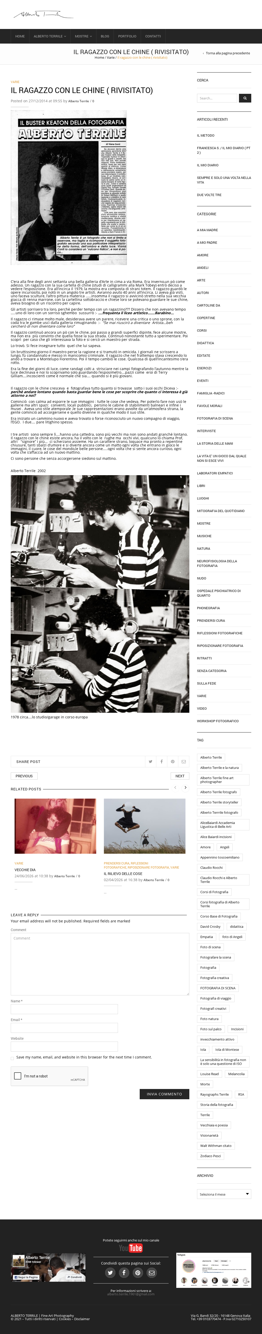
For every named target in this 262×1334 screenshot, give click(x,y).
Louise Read (209, 1074)
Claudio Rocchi (211, 867)
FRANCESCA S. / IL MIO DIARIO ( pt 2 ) (223, 150)
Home (20, 36)
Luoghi (203, 498)
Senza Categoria (211, 670)
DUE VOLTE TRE (209, 194)
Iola (203, 1049)
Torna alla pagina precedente (228, 53)
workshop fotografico (218, 721)
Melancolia (236, 1074)
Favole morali (209, 405)
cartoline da (208, 305)
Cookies (65, 1319)
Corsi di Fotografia (214, 892)
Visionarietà (209, 1135)
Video (202, 708)
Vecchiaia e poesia (214, 1125)
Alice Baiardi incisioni (216, 836)
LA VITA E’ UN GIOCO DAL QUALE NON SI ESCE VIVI (221, 458)
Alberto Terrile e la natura (219, 767)
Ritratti (204, 658)
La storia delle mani (215, 443)
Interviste (206, 431)
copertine (206, 317)
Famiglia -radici (211, 393)
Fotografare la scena (215, 957)
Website (17, 1038)
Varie (111, 57)
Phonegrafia (208, 608)
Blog (105, 36)
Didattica (205, 343)
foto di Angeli (232, 936)
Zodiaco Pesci (210, 1156)
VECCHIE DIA (25, 869)
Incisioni (237, 1029)
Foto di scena (210, 947)
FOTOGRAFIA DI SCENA (217, 988)
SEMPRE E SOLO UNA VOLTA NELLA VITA (224, 180)
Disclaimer (82, 1319)
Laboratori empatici (215, 473)
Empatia (206, 936)
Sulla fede (206, 683)
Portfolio (127, 36)
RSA (241, 1094)
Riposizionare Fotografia (148, 867)
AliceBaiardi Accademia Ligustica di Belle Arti (217, 824)
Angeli (203, 267)
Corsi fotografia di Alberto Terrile (219, 904)
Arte (201, 280)
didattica (236, 926)
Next (180, 775)
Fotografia (208, 967)
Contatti (153, 36)
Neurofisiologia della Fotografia (217, 563)
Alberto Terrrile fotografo (219, 812)
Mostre (82, 36)
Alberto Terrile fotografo (218, 792)
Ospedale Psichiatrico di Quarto (219, 593)
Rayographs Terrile (214, 1094)
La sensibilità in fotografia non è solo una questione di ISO (223, 1061)
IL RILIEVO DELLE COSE (123, 873)
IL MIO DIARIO (208, 165)
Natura (203, 548)
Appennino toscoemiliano (219, 857)
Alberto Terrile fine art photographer (217, 780)
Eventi (203, 380)
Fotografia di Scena (215, 418)
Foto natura (209, 1018)
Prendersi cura (116, 863)
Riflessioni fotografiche (126, 865)
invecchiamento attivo (217, 1039)
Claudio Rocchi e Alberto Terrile (218, 879)
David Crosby (210, 926)
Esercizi (204, 368)
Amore (203, 255)
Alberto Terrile (48, 36)
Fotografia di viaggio (215, 998)
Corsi (202, 330)
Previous (24, 775)
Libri (201, 485)
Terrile (205, 1115)
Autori (203, 292)
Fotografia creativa (214, 977)
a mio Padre (207, 242)
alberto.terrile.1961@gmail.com (131, 1294)
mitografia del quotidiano (221, 510)
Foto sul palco (211, 1029)
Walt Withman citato (216, 1145)
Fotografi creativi (213, 1008)
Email (16, 1020)
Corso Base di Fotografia (218, 916)
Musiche (204, 536)
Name (17, 1001)
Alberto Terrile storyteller (219, 802)
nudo (201, 578)
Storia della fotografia (216, 1104)
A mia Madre (207, 230)
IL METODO (205, 135)
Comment (18, 930)
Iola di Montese (227, 1049)
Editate (203, 355)
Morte (205, 1084)
